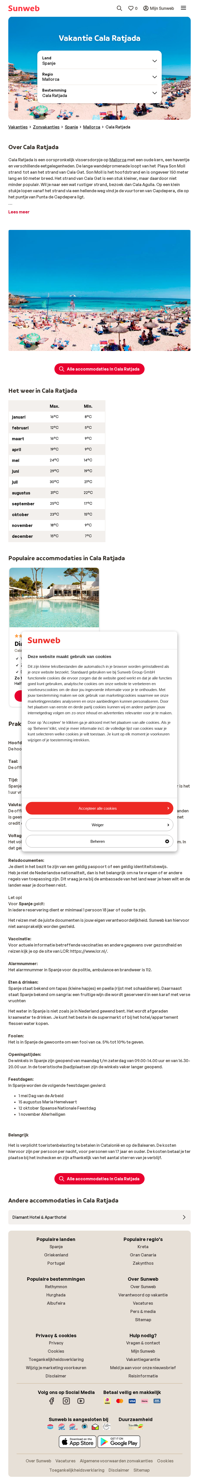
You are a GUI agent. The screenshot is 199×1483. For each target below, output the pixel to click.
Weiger (98, 824)
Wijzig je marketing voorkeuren (56, 1367)
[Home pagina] (23, 8)
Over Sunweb (143, 1286)
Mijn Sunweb (143, 1351)
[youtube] (81, 1403)
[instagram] (66, 1403)
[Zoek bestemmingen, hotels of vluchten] (119, 8)
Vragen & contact (143, 1342)
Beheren (97, 841)
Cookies (56, 1351)
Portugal (56, 1263)
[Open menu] (183, 8)
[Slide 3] (99, 346)
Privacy (56, 1342)
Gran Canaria (143, 1254)
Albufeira (56, 1303)
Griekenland (56, 1254)
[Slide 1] (91, 346)
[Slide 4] (104, 346)
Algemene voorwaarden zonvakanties (116, 1460)
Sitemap (143, 1319)
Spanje (56, 1246)
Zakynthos (143, 1263)
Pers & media (143, 1311)
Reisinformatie (143, 1375)
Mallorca (117, 159)
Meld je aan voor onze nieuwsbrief (143, 1367)
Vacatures (143, 1303)
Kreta (143, 1246)
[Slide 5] (108, 346)
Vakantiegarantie (143, 1359)
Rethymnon (56, 1286)
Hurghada (56, 1294)
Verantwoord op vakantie (143, 1294)
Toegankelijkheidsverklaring (56, 1359)
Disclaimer (56, 1375)
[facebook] (52, 1403)
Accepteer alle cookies (98, 808)
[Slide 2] (95, 346)
